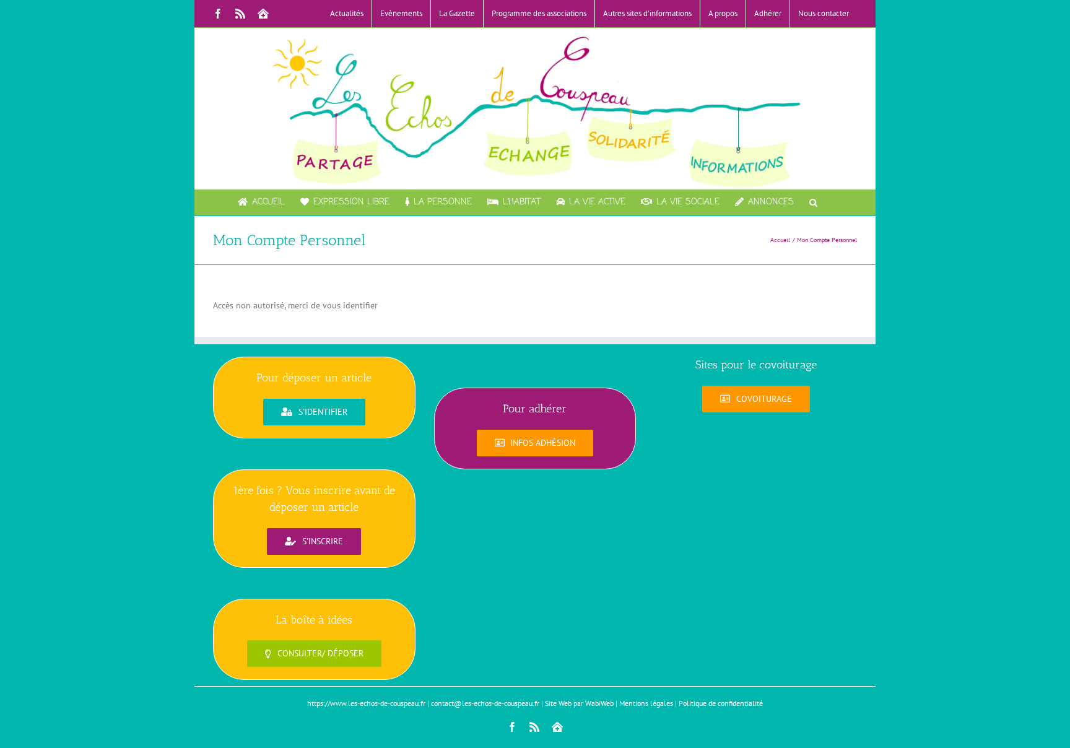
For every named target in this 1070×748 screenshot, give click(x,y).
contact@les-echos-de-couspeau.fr (485, 703)
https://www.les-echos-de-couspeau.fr (366, 703)
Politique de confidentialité (721, 703)
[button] (813, 202)
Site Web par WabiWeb (579, 703)
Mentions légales (646, 703)
